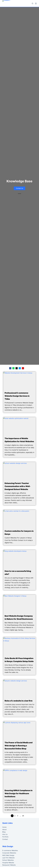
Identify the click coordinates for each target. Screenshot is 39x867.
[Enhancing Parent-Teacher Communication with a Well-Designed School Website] (19, 471)
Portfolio (5, 837)
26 (23, 816)
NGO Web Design (8, 855)
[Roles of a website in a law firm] (19, 689)
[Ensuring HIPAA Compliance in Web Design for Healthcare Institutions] (19, 778)
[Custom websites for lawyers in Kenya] (19, 519)
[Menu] (36, 3)
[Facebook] (10, 368)
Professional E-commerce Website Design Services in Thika (17, 396)
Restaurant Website (9, 865)
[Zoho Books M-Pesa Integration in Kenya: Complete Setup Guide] (19, 646)
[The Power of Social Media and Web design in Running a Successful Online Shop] (19, 730)
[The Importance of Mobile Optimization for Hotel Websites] (19, 426)
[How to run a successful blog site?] (19, 559)
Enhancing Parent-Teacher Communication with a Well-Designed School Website (17, 486)
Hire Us (4, 834)
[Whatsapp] (13, 368)
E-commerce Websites (10, 850)
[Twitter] (20, 368)
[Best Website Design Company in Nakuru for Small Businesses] (19, 604)
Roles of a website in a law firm (18, 701)
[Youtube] (23, 368)
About (4, 829)
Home (4, 827)
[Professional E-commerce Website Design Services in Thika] (19, 381)
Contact (5, 839)
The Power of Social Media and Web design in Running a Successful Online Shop (18, 745)
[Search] (32, 3)
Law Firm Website (8, 858)
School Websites (8, 860)
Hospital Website (8, 863)
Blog (3, 832)
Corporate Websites (9, 853)
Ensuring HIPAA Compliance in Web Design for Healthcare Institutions (18, 793)
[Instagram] (17, 368)
